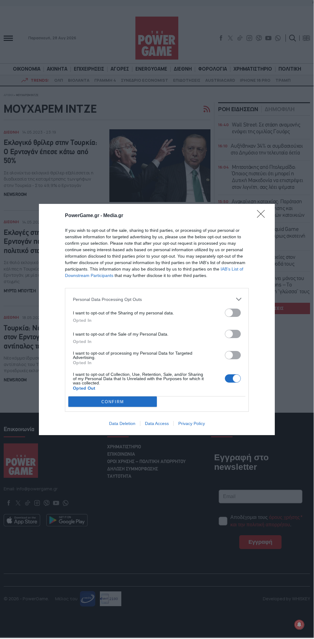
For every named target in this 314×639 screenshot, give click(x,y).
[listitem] (157, 299)
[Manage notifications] (299, 624)
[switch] (233, 313)
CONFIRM (112, 401)
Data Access (157, 423)
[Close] (263, 216)
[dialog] (157, 319)
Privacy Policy (191, 423)
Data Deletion (122, 423)
